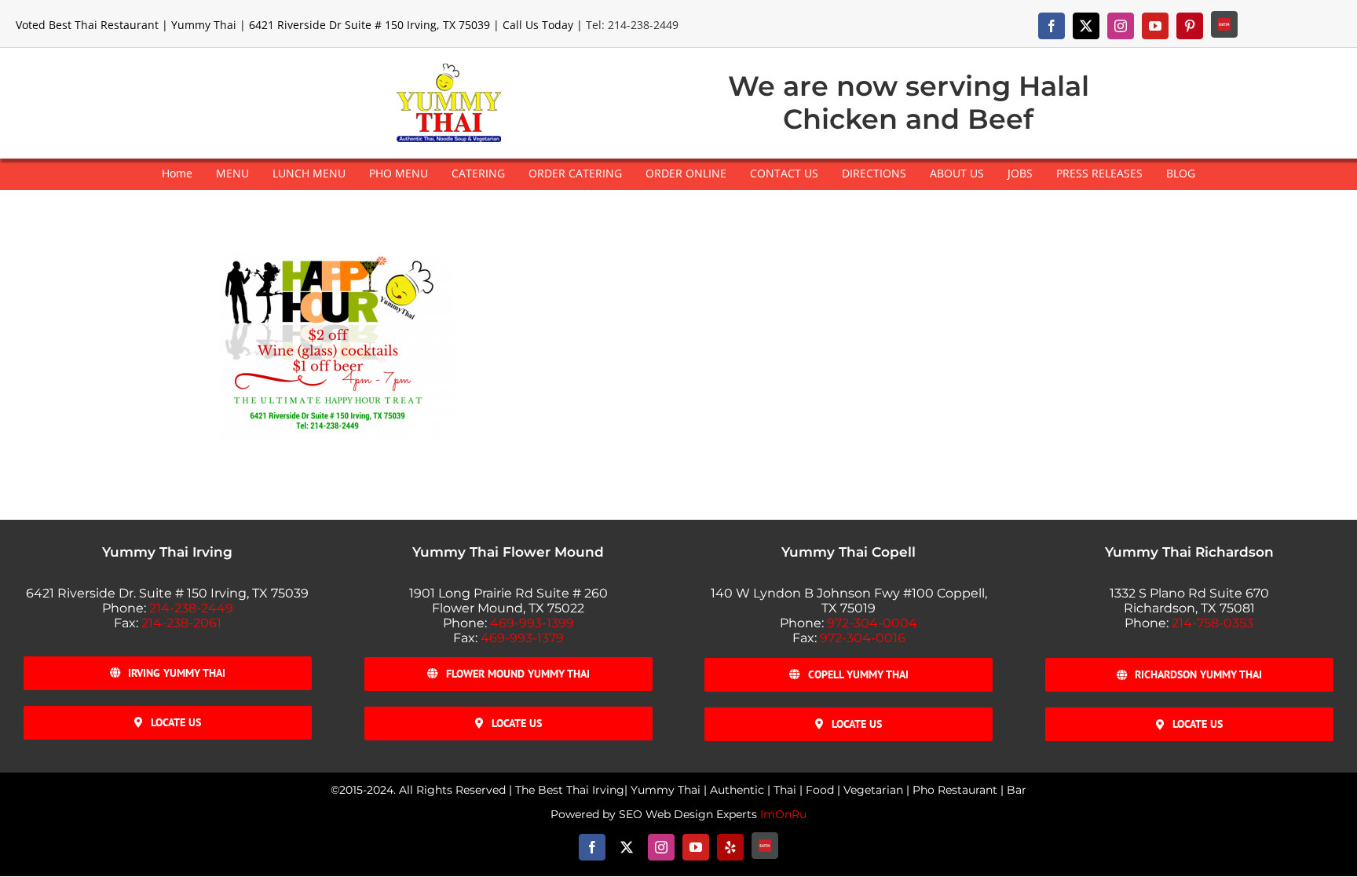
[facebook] (1051, 26)
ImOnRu (783, 814)
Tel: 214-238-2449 (632, 24)
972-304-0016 (862, 637)
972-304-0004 (872, 623)
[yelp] (730, 847)
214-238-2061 (181, 623)
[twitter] (1086, 26)
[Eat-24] (1224, 24)
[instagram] (1120, 26)
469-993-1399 (532, 623)
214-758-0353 (1212, 623)
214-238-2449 (191, 608)
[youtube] (1155, 26)
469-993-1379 (522, 637)
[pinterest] (1189, 26)
